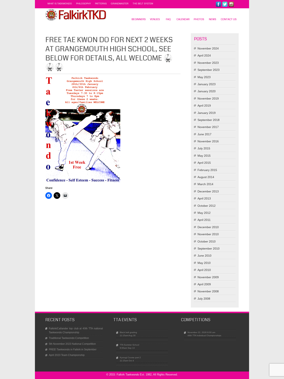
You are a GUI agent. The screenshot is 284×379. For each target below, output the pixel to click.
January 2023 (207, 84)
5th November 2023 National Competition (72, 343)
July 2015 (204, 148)
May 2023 (204, 77)
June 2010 (204, 255)
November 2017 (208, 127)
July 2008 (204, 298)
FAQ (168, 19)
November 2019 (208, 98)
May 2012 (204, 212)
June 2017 (204, 134)
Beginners (139, 19)
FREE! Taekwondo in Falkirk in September (72, 349)
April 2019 (204, 105)
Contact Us (229, 19)
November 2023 (208, 62)
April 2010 (204, 270)
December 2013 (208, 191)
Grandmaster (119, 3)
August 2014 (206, 177)
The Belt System (143, 3)
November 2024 (208, 48)
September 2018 (209, 120)
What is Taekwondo (59, 3)
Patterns (101, 3)
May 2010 (204, 263)
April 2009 (204, 284)
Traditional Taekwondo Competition (69, 338)
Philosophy (83, 3)
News (212, 19)
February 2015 (207, 170)
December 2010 (208, 227)
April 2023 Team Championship (67, 355)
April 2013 (204, 198)
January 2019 (207, 112)
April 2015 (204, 162)
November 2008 (208, 291)
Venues (155, 19)
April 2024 (204, 55)
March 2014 (205, 184)
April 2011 (204, 219)
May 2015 (204, 155)
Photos (199, 19)
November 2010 (208, 234)
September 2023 (209, 69)
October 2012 (207, 205)
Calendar (183, 19)
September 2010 (209, 248)
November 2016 (208, 141)
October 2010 (207, 241)
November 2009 (208, 277)
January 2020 (207, 91)
